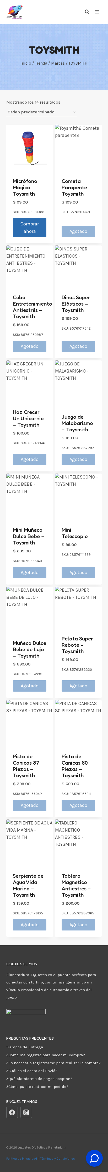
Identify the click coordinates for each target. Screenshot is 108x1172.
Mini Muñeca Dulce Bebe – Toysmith (28, 536)
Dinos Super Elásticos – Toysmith (76, 303)
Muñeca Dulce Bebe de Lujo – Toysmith (29, 649)
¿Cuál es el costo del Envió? (31, 1070)
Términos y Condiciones (58, 1158)
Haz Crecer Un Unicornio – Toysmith (28, 418)
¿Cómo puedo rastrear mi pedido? (37, 1086)
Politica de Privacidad (22, 1158)
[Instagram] (26, 1112)
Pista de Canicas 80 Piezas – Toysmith (75, 766)
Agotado (78, 231)
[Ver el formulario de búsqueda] (84, 11)
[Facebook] (12, 1112)
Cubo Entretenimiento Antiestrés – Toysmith (32, 307)
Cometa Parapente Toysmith (74, 187)
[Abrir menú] (97, 12)
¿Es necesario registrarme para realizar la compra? (53, 1062)
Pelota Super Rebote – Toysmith (77, 644)
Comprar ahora (29, 227)
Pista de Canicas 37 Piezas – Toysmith (26, 766)
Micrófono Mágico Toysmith (25, 187)
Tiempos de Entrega (24, 1047)
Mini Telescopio (75, 533)
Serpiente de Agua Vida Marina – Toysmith (28, 885)
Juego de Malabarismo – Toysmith (77, 423)
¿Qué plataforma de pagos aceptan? (39, 1078)
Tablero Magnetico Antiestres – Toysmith (76, 885)
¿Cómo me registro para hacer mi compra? (45, 1055)
